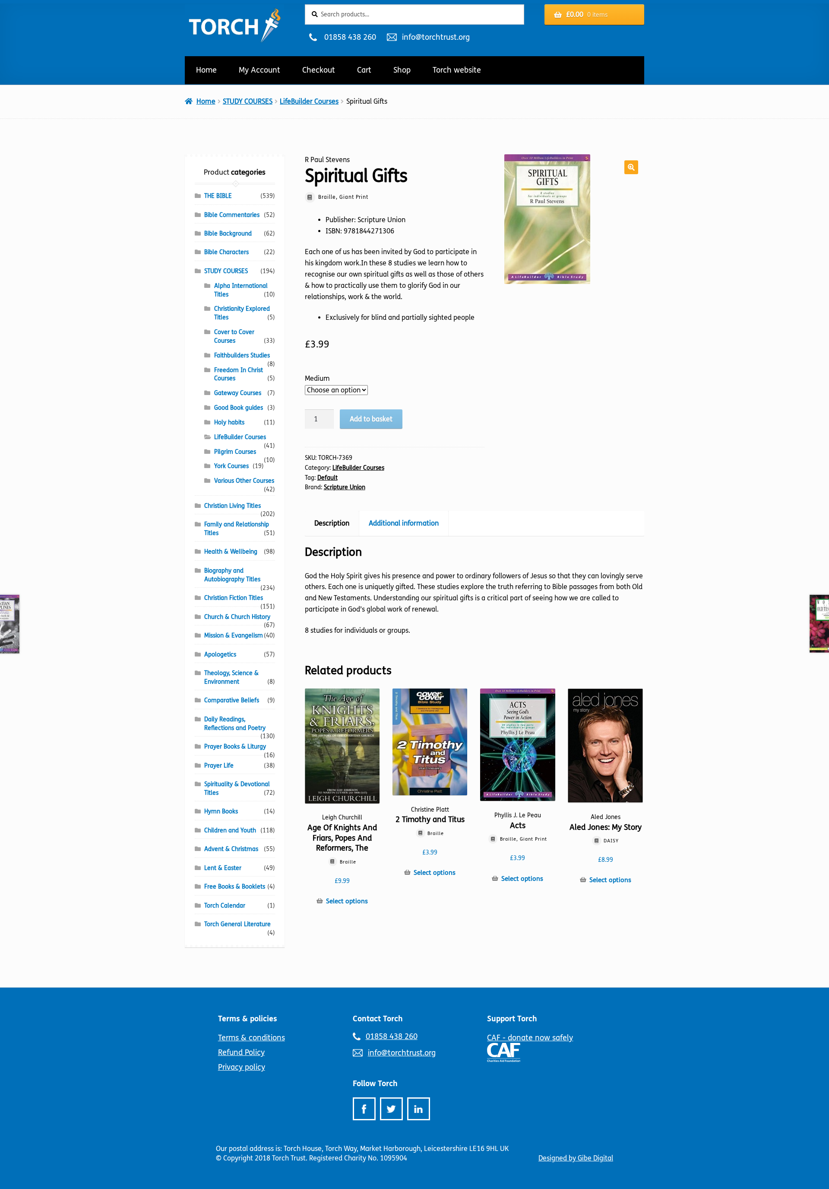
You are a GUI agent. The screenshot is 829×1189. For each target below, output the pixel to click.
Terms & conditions (251, 1037)
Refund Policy (241, 1052)
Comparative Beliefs (231, 700)
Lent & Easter (222, 868)
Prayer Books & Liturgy (235, 746)
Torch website (457, 70)
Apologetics (220, 654)
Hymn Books (221, 811)
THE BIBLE (218, 196)
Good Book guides (238, 407)
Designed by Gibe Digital (575, 1158)
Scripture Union (344, 487)
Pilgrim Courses (235, 452)
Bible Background (228, 233)
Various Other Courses (244, 481)
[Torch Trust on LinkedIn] (418, 1108)
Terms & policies (247, 1018)
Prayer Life (219, 765)
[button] (631, 167)
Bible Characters (226, 252)
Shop (402, 70)
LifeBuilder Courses (309, 101)
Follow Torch (375, 1083)
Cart (364, 70)
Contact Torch (378, 1018)
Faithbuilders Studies (242, 355)
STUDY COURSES (247, 101)
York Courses (231, 466)
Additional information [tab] (404, 523)
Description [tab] (331, 523)
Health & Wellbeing (230, 551)
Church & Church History (237, 617)
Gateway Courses (237, 393)
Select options (347, 901)
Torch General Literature (237, 924)
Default (327, 477)
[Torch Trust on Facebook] (364, 1108)
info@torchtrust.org (436, 37)
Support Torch (512, 1018)
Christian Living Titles (232, 506)
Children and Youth (230, 830)
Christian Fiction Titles (233, 598)
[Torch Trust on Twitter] (391, 1108)
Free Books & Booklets (234, 886)
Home (206, 70)
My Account (259, 70)
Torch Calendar (224, 905)
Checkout (318, 70)
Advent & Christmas (231, 849)
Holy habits (229, 422)
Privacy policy (241, 1067)
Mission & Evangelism (233, 635)
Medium (317, 378)
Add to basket (371, 419)
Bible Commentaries (231, 215)
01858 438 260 (350, 37)
